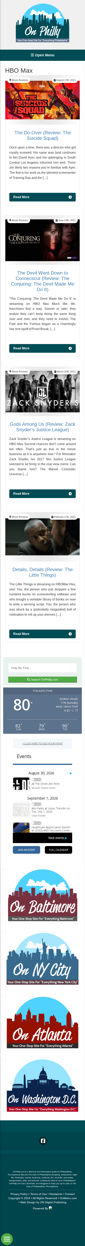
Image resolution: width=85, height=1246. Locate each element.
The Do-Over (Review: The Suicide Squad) (42, 135)
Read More (21, 197)
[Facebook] (43, 1141)
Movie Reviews (20, 80)
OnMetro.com (68, 1198)
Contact (70, 1194)
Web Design (28, 1202)
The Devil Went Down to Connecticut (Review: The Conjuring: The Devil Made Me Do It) (42, 281)
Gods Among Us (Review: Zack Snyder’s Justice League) (42, 426)
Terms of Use (38, 1194)
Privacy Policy (19, 1194)
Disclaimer (55, 1194)
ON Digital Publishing (53, 1202)
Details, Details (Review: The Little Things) (42, 572)
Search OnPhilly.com (44, 679)
